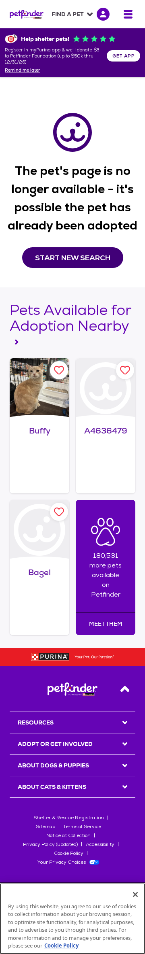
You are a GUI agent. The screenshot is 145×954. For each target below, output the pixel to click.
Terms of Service (82, 826)
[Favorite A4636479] (125, 370)
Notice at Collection (68, 835)
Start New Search (72, 257)
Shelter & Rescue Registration (68, 817)
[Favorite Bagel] (59, 511)
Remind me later (22, 70)
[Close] (135, 894)
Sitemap (45, 826)
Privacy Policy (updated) (50, 844)
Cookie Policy (68, 853)
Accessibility (100, 844)
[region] (72, 918)
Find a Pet (68, 14)
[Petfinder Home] (27, 14)
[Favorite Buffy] (59, 370)
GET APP (123, 56)
